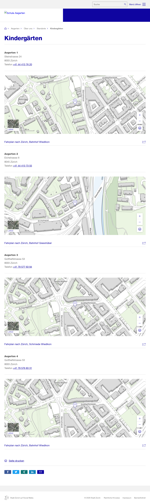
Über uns (28, 28)
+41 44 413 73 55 (22, 165)
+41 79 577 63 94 (22, 266)
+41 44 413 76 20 (22, 64)
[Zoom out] (140, 121)
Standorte (41, 28)
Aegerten (15, 28)
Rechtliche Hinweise (112, 498)
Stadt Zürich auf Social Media (21, 498)
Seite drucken (16, 460)
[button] (7, 472)
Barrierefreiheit (140, 498)
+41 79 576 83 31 (22, 368)
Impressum (127, 498)
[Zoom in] (140, 115)
